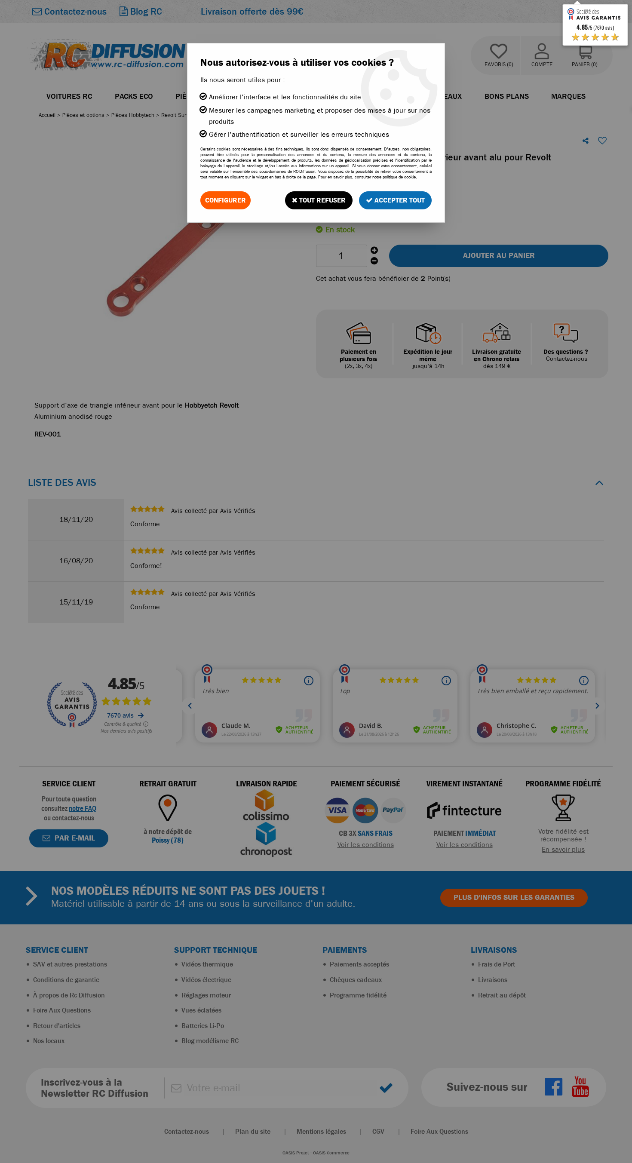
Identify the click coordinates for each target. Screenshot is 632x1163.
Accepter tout (399, 200)
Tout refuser (322, 200)
